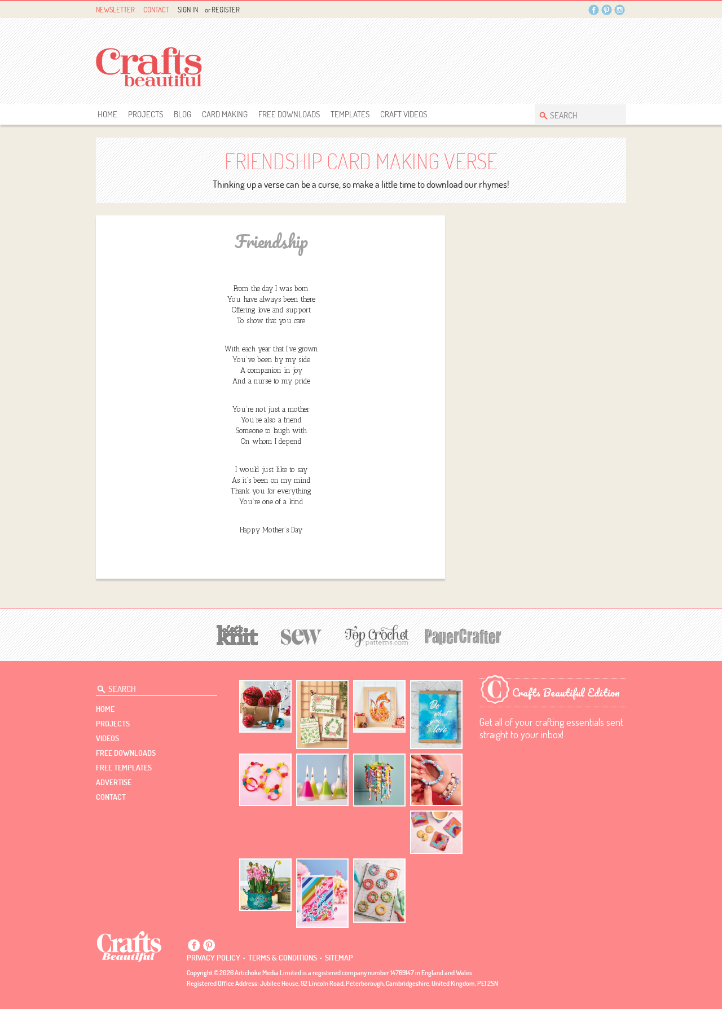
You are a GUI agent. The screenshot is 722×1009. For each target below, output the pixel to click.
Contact (156, 9)
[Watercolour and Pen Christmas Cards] (322, 714)
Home (107, 114)
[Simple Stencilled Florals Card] (322, 893)
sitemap (339, 958)
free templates (124, 768)
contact (111, 797)
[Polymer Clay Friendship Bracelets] (436, 780)
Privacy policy (213, 958)
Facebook (593, 10)
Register (226, 9)
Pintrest (606, 10)
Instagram (619, 10)
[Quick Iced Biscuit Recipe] (379, 891)
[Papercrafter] (463, 635)
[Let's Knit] (237, 633)
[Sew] (301, 635)
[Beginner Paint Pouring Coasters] (436, 832)
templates (350, 114)
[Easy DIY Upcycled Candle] (322, 780)
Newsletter (115, 9)
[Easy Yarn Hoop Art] (265, 780)
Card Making (225, 114)
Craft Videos (403, 114)
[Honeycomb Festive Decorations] (265, 706)
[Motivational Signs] (436, 714)
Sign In (188, 9)
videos (107, 738)
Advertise (113, 782)
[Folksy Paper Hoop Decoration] (379, 780)
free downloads (289, 114)
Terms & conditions (282, 958)
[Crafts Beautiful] (129, 945)
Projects (145, 114)
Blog (182, 114)
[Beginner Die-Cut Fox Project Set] (379, 706)
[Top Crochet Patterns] (375, 635)
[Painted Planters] (265, 885)
